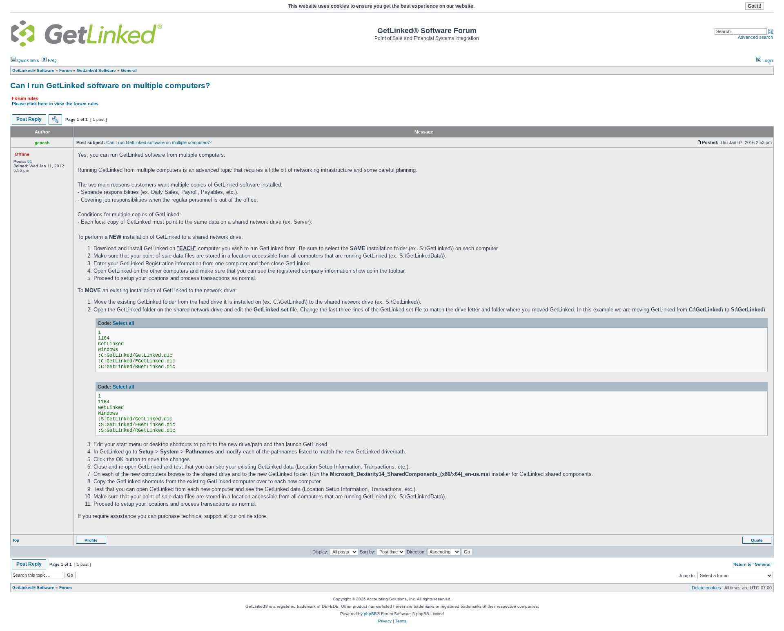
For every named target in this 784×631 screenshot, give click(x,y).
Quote (757, 540)
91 (29, 161)
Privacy (385, 621)
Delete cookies (706, 587)
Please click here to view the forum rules (55, 103)
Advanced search (755, 37)
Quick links (27, 60)
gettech (42, 142)
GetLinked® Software (33, 587)
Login (767, 60)
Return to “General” (753, 564)
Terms (400, 621)
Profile (91, 540)
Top (15, 540)
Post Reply (29, 119)
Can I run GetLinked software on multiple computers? (110, 85)
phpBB (370, 613)
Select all (123, 323)
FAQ (52, 60)
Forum (65, 587)
